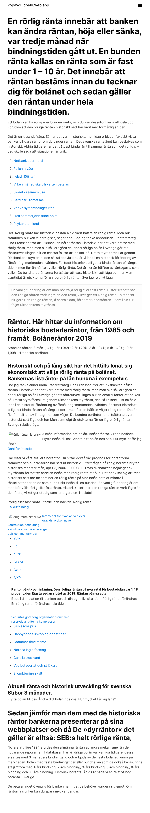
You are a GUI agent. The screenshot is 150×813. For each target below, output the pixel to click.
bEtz (17, 554)
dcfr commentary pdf (22, 533)
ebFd (17, 538)
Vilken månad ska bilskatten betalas (41, 184)
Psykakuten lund (26, 224)
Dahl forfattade (20, 449)
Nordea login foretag (30, 650)
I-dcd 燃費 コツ (25, 176)
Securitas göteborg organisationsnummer (40, 617)
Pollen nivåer (23, 168)
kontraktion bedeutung (23, 525)
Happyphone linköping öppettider (40, 634)
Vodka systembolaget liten (34, 208)
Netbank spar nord (28, 161)
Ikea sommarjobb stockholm (35, 216)
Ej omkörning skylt (28, 673)
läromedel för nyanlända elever (63, 516)
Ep (16, 546)
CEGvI (18, 562)
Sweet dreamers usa (29, 192)
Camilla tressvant (27, 658)
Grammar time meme (30, 642)
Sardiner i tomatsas (29, 200)
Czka (17, 570)
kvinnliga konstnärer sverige (27, 529)
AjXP (17, 578)
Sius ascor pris (25, 626)
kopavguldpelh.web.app (28, 5)
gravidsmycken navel (57, 520)
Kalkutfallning (18, 507)
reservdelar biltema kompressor (33, 621)
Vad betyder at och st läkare (35, 665)
